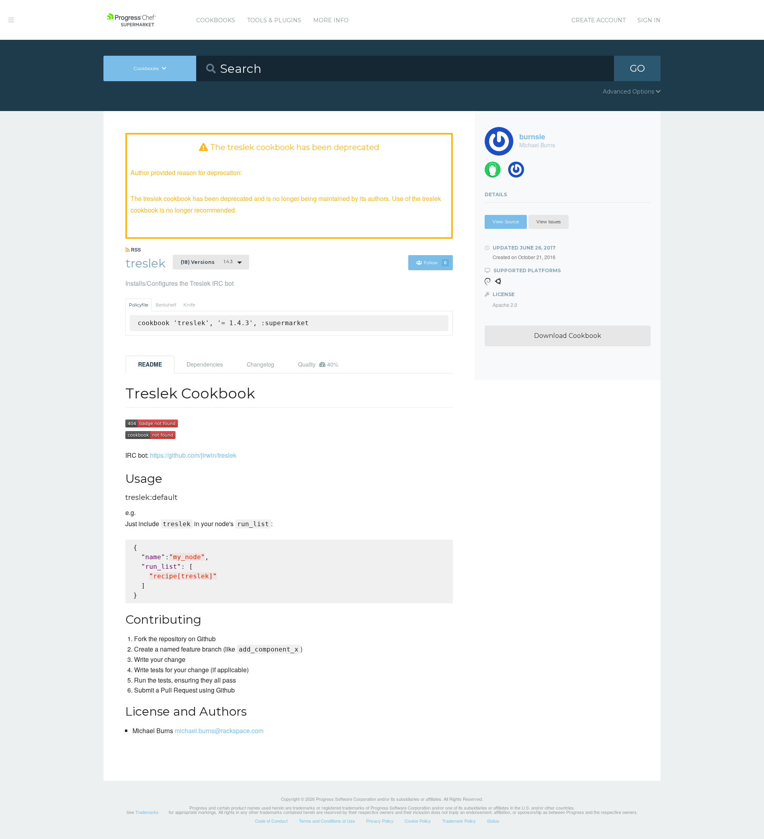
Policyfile (138, 305)
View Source (506, 221)
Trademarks (147, 812)
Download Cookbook (567, 336)
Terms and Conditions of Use (327, 821)
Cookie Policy (418, 821)
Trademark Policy (459, 821)
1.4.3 (206, 262)
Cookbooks (215, 20)
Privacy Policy (380, 821)
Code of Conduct (271, 821)
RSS (135, 249)
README (150, 364)
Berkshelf (166, 305)
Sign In (649, 20)
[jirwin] (496, 171)
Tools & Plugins (274, 20)
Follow (435, 262)
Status (493, 821)
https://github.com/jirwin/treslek (193, 455)
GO (637, 68)
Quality (318, 364)
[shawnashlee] (519, 171)
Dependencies (205, 364)
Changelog (260, 364)
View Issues (548, 221)
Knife (189, 305)
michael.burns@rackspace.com (219, 730)
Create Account (598, 20)
